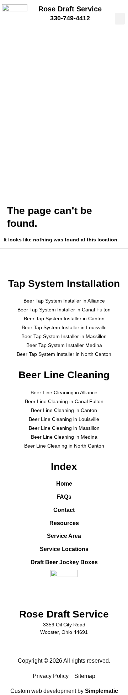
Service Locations (64, 549)
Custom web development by (64, 691)
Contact (64, 510)
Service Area (64, 536)
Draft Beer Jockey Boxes (64, 562)
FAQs (64, 497)
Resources (64, 523)
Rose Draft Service (70, 9)
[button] (120, 19)
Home (64, 484)
